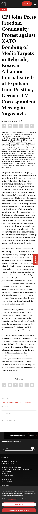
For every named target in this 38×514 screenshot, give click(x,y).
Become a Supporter (16, 435)
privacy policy (12, 499)
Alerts (3, 9)
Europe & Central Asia (14, 402)
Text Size (7, 414)
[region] (19, 500)
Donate (31, 435)
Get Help (27, 4)
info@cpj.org (5, 485)
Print (6, 407)
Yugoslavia (27, 402)
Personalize (19, 504)
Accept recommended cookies (19, 510)
